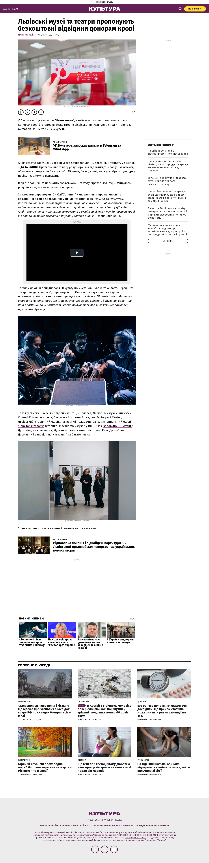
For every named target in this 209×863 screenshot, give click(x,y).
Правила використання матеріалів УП (113, 825)
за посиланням (85, 528)
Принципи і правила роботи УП (153, 825)
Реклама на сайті (48, 825)
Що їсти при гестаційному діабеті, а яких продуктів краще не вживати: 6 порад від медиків (168, 165)
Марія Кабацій (26, 35)
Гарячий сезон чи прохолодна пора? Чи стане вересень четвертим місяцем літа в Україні (45, 767)
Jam (93, 417)
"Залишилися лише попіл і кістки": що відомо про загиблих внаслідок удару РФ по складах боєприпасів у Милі (167, 230)
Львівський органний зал (71, 417)
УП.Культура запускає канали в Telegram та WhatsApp (87, 147)
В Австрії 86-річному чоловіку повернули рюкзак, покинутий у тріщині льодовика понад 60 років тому (167, 213)
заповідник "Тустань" (117, 426)
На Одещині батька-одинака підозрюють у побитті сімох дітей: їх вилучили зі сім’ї (163, 767)
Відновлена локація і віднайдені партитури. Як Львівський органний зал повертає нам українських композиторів (94, 546)
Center (116, 417)
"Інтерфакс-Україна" (135, 837)
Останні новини (161, 145)
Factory (101, 417)
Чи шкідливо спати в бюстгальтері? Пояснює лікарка (168, 152)
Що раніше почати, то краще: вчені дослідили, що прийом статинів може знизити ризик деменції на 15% (167, 196)
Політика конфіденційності (75, 825)
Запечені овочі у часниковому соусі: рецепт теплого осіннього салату (167, 181)
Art (109, 417)
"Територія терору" (31, 426)
